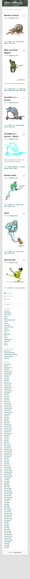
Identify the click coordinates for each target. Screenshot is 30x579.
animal (17, 41)
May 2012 (6, 419)
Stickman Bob (7, 339)
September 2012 (8, 412)
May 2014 (6, 380)
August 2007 (7, 520)
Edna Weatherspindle (9, 320)
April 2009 (6, 485)
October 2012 (7, 410)
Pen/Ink (6, 337)
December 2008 (8, 492)
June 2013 (6, 396)
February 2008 (7, 510)
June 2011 (6, 439)
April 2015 (6, 369)
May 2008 (6, 504)
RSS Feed (10, 296)
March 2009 (7, 487)
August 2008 (7, 499)
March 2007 (7, 529)
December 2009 (8, 471)
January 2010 (7, 469)
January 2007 (7, 533)
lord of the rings (11, 90)
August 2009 (7, 478)
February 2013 (7, 403)
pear (19, 288)
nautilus (6, 43)
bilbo (21, 89)
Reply (15, 168)
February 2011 (7, 446)
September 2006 (8, 540)
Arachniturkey (7, 313)
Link (5, 332)
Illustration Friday (8, 327)
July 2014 (6, 376)
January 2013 (7, 405)
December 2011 (8, 428)
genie (22, 204)
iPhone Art (7, 330)
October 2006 (7, 538)
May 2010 (6, 462)
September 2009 (8, 476)
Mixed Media (7, 334)
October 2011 (7, 431)
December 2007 (8, 513)
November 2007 (8, 515)
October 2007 (7, 517)
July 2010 (6, 458)
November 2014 (8, 373)
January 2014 (7, 385)
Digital (10, 41)
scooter (6, 126)
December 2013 (8, 387)
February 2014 (7, 384)
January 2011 (7, 447)
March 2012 (7, 423)
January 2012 (7, 426)
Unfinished (14, 166)
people (17, 90)
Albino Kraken (11, 2)
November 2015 (8, 368)
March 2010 (7, 465)
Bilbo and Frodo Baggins (11, 51)
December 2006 (8, 534)
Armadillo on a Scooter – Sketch (11, 135)
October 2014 (7, 375)
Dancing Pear (9, 260)
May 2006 (6, 547)
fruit (17, 288)
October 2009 (7, 474)
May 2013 (6, 398)
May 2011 (6, 440)
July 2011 (6, 437)
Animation (6, 311)
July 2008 (6, 501)
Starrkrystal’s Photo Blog (10, 354)
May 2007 (6, 526)
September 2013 (8, 391)
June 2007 (6, 524)
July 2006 (6, 543)
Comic (5, 316)
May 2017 (6, 366)
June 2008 (6, 503)
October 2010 (7, 453)
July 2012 (6, 415)
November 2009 (8, 472)
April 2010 (6, 463)
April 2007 (6, 527)
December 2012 (8, 407)
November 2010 (8, 451)
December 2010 (8, 449)
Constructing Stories (9, 352)
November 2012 (8, 408)
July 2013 (6, 394)
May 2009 (6, 483)
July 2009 (6, 479)
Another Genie (10, 175)
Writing (6, 345)
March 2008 (7, 508)
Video (5, 343)
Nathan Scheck (18, 552)
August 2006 (7, 542)
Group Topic (7, 325)
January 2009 (7, 490)
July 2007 (6, 522)
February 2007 (7, 531)
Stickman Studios (8, 356)
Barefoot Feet (7, 351)
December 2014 (8, 371)
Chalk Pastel (7, 314)
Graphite (6, 323)
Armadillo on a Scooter (10, 98)
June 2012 (6, 417)
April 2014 (6, 382)
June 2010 (6, 460)
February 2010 (7, 467)
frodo (24, 89)
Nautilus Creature (11, 15)
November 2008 (8, 494)
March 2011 (7, 444)
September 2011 (8, 433)
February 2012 (7, 424)
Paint (5, 336)
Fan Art (14, 89)
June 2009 (6, 481)
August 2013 (7, 392)
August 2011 (7, 435)
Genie (6, 213)
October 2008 (7, 495)
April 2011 (6, 442)
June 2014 (6, 378)
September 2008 (8, 497)
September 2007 (8, 518)
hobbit (5, 90)
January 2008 (7, 511)
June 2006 (6, 545)
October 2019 (7, 364)
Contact (9, 293)
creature (22, 41)
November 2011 (8, 430)
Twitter (8, 299)
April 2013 (6, 400)
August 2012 (7, 414)
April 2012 (6, 421)
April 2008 (6, 506)
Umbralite (6, 358)
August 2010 (7, 456)
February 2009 (7, 488)
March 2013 (7, 401)
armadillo (22, 125)
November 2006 (8, 536)
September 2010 (8, 455)
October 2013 (7, 389)
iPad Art (6, 329)
